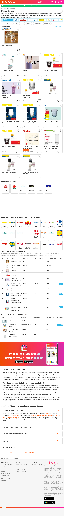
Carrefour (15, 415)
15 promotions (5, 26)
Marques (3, 471)
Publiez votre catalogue (6, 478)
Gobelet (48, 413)
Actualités (3, 480)
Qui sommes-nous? (5, 477)
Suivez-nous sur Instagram (22, 467)
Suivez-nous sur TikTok (21, 471)
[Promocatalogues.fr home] (10, 1)
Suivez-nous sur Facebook (22, 466)
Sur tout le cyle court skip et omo (39, 415)
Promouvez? (4, 468)
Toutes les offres (8, 8)
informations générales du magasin (19, 381)
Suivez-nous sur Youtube (21, 469)
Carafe (50, 415)
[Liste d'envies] (58, 2)
